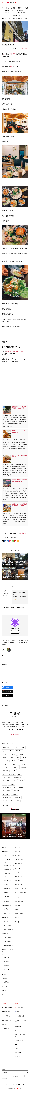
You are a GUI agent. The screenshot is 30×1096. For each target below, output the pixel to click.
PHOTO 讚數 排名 (6, 1020)
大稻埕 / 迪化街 (7, 865)
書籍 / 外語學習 (19, 901)
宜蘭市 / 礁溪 (7, 941)
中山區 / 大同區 (7, 855)
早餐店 (15, 767)
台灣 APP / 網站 (19, 859)
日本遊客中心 (6, 767)
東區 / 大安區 (7, 880)
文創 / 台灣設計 (13, 764)
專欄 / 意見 (17, 917)
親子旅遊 (21, 787)
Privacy (17, 1048)
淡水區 (5, 909)
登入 (28, 2)
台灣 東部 (4, 933)
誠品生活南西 (6, 791)
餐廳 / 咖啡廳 (18, 863)
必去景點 (14, 761)
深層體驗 (23, 767)
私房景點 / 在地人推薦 (11, 537)
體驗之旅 (17, 797)
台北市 (3, 851)
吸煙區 (5, 757)
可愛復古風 (12, 754)
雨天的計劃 (6, 794)
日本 (3, 994)
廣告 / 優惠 (17, 847)
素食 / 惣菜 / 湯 (17, 777)
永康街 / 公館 (7, 888)
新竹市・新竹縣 (7, 925)
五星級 (22, 747)
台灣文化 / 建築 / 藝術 (20, 888)
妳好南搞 (5, 761)
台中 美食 (12, 54)
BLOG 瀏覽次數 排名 (7, 1007)
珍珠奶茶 (5, 771)
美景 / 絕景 (6, 781)
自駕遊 (14, 781)
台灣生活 (17, 909)
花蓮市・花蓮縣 (7, 937)
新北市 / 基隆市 (5, 905)
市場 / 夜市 (17, 872)
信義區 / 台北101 (8, 874)
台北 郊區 (4, 917)
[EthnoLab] (4, 650)
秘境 (19, 774)
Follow (16, 632)
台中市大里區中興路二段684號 (15, 351)
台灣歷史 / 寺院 (19, 913)
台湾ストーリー (6, 1028)
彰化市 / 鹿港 (7, 970)
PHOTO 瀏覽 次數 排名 (7, 1016)
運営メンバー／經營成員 (20, 1035)
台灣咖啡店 (21, 754)
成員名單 (4, 1024)
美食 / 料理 (17, 880)
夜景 (18, 757)
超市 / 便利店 (17, 791)
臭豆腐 (21, 781)
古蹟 (4, 754)
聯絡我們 (17, 1057)
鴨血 (12, 800)
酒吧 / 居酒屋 (18, 876)
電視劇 (14, 794)
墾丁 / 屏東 (4, 986)
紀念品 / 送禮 (6, 777)
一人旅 (15, 747)
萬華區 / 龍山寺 (7, 869)
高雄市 (3, 978)
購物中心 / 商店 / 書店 (20, 893)
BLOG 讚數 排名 (6, 1011)
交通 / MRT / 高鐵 (7, 751)
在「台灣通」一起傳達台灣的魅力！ (20, 1021)
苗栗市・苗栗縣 (7, 929)
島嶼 (3, 990)
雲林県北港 (6, 957)
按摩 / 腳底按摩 (19, 884)
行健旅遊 (11, 784)
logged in (12, 607)
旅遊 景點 (17, 851)
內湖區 (5, 892)
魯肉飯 (5, 800)
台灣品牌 (17, 897)
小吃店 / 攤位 (18, 868)
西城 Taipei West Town (9, 787)
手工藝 (21, 761)
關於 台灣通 (18, 1052)
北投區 (5, 901)
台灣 (3, 847)
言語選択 (4, 1069)
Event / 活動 (6, 747)
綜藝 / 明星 (17, 905)
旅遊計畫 (23, 764)
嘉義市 (5, 965)
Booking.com (15, 734)
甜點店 (13, 771)
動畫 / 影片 (19, 751)
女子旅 (4, 537)
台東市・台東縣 (7, 945)
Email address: (6, 1076)
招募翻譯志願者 (19, 1040)
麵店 (18, 800)
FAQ (16, 1044)
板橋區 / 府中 (7, 913)
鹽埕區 (5, 982)
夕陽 (12, 757)
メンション (25, 602)
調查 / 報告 (17, 922)
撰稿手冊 (17, 1030)
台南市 (3, 974)
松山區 (5, 884)
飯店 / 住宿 (17, 855)
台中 (4, 54)
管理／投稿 (18, 1026)
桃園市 (5, 921)
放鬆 (4, 764)
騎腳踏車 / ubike (7, 797)
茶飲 (4, 784)
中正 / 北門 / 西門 (8, 859)
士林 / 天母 (6, 897)
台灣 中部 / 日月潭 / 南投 (20, 12)
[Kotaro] (9, 650)
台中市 (12, 12)
